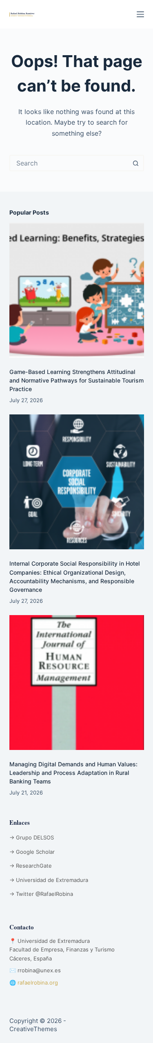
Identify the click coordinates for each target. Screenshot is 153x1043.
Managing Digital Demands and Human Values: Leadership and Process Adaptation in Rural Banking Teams (73, 773)
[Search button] (136, 163)
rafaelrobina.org (38, 982)
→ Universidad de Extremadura (48, 880)
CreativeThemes (33, 1029)
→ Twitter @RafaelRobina (41, 894)
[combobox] (69, 163)
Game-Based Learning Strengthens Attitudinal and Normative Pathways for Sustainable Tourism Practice (76, 380)
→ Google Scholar (32, 851)
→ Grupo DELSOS (31, 837)
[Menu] (140, 14)
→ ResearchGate (30, 865)
